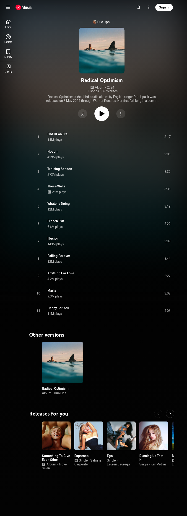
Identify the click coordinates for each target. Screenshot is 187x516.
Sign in (164, 7)
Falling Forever (58, 256)
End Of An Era (57, 134)
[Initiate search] (138, 7)
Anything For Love (60, 273)
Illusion (53, 238)
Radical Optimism (55, 388)
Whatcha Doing (58, 203)
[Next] (170, 414)
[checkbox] (167, 137)
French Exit (55, 221)
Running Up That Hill (151, 458)
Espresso (81, 456)
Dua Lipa (103, 22)
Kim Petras (158, 464)
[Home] (24, 7)
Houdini (53, 151)
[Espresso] (88, 435)
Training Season (59, 169)
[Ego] (121, 435)
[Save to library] (82, 113)
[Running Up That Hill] (153, 435)
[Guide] (8, 7)
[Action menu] (120, 113)
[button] (82, 113)
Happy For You (58, 308)
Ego (110, 456)
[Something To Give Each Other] (56, 435)
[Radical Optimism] (62, 362)
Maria (51, 290)
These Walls (56, 186)
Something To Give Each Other (56, 458)
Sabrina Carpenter (87, 462)
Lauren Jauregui (118, 464)
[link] (8, 23)
